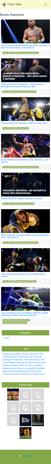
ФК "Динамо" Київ (19, 359)
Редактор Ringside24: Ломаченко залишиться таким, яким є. (24, 123)
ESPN (11, 281)
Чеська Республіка (11, 374)
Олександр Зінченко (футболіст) (15, 323)
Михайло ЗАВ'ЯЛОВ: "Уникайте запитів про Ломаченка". (22, 198)
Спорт (5, 53)
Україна (12, 242)
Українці (12, 53)
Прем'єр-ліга (27, 374)
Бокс (34, 92)
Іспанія (14, 365)
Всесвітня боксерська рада (24, 204)
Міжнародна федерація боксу (27, 53)
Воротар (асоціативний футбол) (31, 362)
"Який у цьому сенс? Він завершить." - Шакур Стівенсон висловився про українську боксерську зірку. (22, 85)
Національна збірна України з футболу (21, 354)
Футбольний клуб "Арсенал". (19, 320)
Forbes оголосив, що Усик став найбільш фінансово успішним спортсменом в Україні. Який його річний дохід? (24, 314)
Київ (35, 374)
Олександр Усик (22, 128)
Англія (32, 371)
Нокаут (41, 374)
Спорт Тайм (14, 4)
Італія (38, 371)
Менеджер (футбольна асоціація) (18, 368)
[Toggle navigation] (45, 4)
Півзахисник (24, 357)
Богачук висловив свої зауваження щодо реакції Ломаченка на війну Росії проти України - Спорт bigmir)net (25, 46)
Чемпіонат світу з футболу (30, 365)
